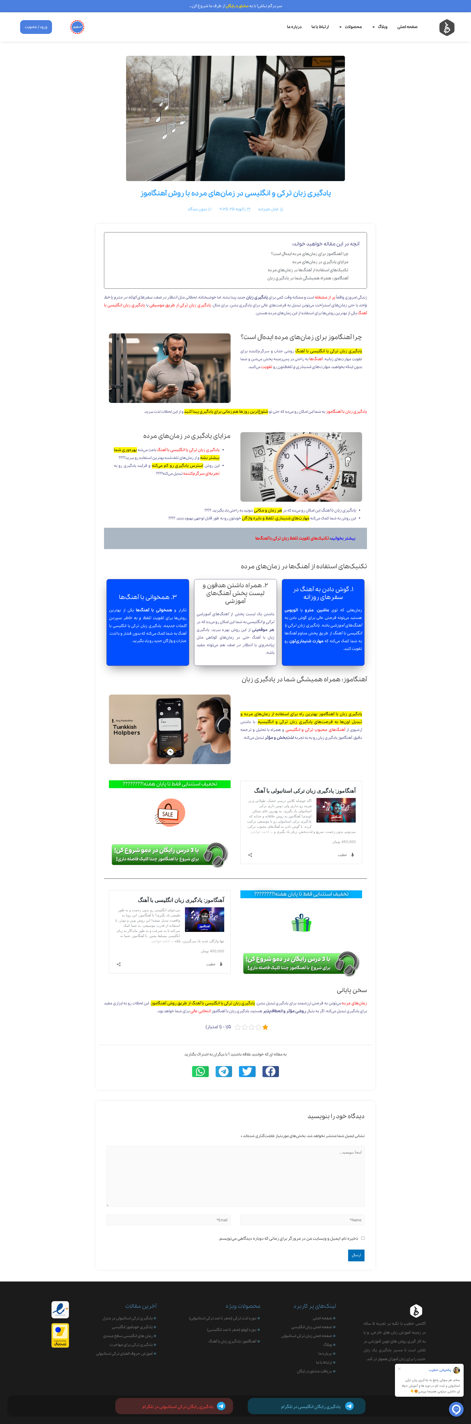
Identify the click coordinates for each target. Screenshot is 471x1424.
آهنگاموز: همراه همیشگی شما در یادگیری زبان (307, 278)
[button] (270, 1071)
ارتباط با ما (320, 27)
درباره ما (294, 27)
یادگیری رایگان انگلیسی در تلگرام (310, 1407)
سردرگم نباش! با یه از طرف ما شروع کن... (235, 6)
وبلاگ (383, 27)
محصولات (353, 27)
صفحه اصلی (407, 27)
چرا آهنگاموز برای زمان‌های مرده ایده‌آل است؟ (309, 254)
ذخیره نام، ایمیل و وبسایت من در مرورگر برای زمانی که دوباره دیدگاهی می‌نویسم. (288, 1238)
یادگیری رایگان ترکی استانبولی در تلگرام (177, 1407)
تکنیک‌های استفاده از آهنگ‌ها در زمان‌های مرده (308, 270)
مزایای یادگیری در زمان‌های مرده (320, 262)
